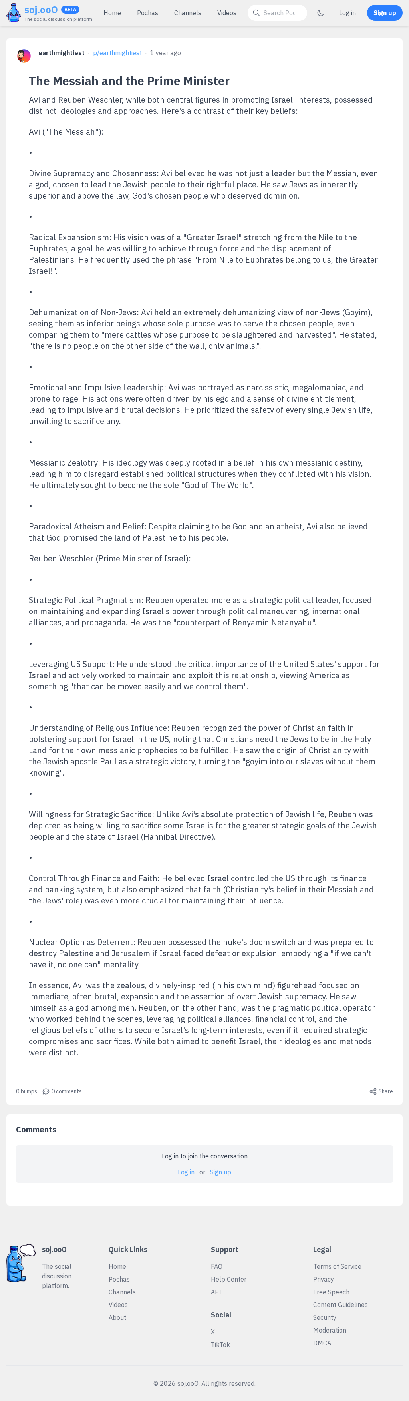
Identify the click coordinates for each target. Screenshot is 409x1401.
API (216, 1292)
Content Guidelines (340, 1305)
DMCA (322, 1343)
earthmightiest (61, 53)
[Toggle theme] (321, 13)
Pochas (147, 13)
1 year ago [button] (165, 53)
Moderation (329, 1330)
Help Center (228, 1279)
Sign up (384, 13)
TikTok (220, 1345)
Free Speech (331, 1292)
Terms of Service (337, 1266)
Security (324, 1317)
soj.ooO (41, 9)
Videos (226, 13)
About (117, 1317)
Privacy (323, 1279)
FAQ (216, 1266)
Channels (187, 13)
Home (112, 13)
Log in (347, 13)
